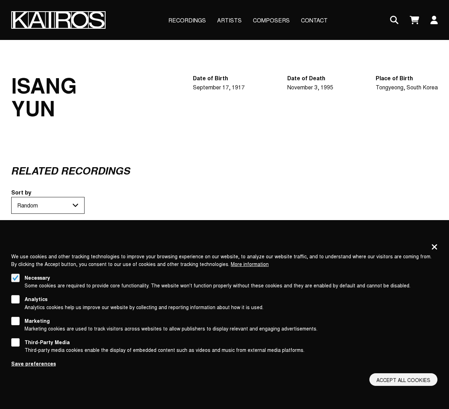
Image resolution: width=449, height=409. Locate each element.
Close (434, 247)
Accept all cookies (403, 379)
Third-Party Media (47, 342)
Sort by (21, 192)
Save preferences (33, 363)
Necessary (37, 277)
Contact (314, 20)
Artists (229, 20)
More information (250, 263)
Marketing (37, 320)
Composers (271, 20)
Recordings (187, 20)
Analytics (36, 298)
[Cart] (414, 20)
